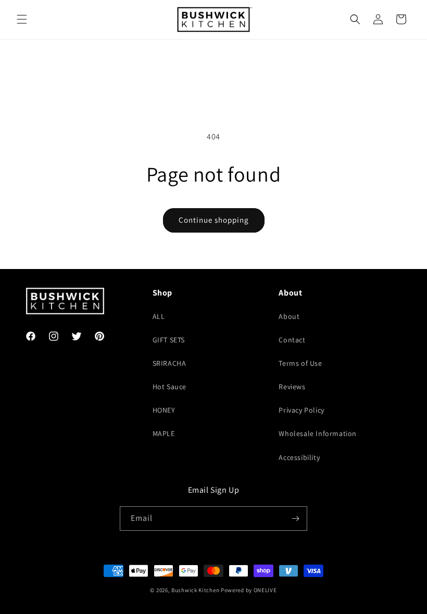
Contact (292, 339)
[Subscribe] (295, 518)
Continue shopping (214, 220)
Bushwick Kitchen (195, 590)
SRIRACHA (169, 363)
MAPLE (164, 433)
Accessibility (299, 457)
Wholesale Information (318, 433)
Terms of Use (300, 363)
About (289, 316)
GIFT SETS (169, 339)
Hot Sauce (169, 386)
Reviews (292, 386)
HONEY (164, 410)
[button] (21, 19)
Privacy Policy (301, 410)
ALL (159, 316)
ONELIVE (265, 590)
